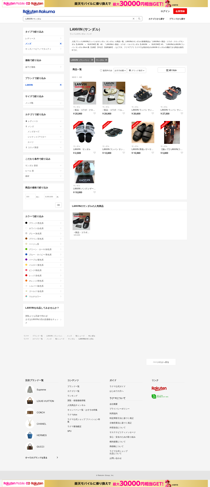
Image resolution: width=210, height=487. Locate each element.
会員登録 (180, 11)
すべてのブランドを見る (36, 457)
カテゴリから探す (157, 18)
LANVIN (29, 84)
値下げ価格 (30, 66)
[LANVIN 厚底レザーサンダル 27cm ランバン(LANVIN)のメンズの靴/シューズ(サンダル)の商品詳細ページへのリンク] (143, 132)
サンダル (100, 59)
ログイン (165, 11)
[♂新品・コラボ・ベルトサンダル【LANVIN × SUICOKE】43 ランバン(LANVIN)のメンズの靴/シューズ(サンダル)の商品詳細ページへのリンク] (113, 93)
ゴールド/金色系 (36, 291)
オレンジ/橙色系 (36, 280)
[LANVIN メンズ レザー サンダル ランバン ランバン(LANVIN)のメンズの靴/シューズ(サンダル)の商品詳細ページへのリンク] (84, 171)
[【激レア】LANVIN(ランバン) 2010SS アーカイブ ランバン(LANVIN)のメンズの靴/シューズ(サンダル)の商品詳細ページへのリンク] (172, 132)
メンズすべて (34, 131)
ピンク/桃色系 (35, 270)
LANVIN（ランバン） (80, 59)
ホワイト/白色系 (36, 228)
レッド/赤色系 (35, 275)
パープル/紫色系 (36, 259)
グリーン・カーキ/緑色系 (40, 249)
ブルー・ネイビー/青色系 (40, 254)
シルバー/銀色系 (36, 285)
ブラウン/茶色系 (36, 238)
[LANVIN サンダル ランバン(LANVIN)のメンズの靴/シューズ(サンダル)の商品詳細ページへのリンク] (84, 132)
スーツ (31, 142)
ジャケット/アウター (37, 136)
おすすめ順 (119, 70)
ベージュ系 (33, 244)
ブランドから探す (177, 18)
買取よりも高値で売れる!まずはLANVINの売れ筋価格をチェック (41, 319)
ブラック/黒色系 (36, 223)
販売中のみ (107, 70)
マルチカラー (34, 296)
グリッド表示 (137, 70)
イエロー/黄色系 (36, 264)
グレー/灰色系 (35, 233)
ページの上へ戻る (161, 362)
